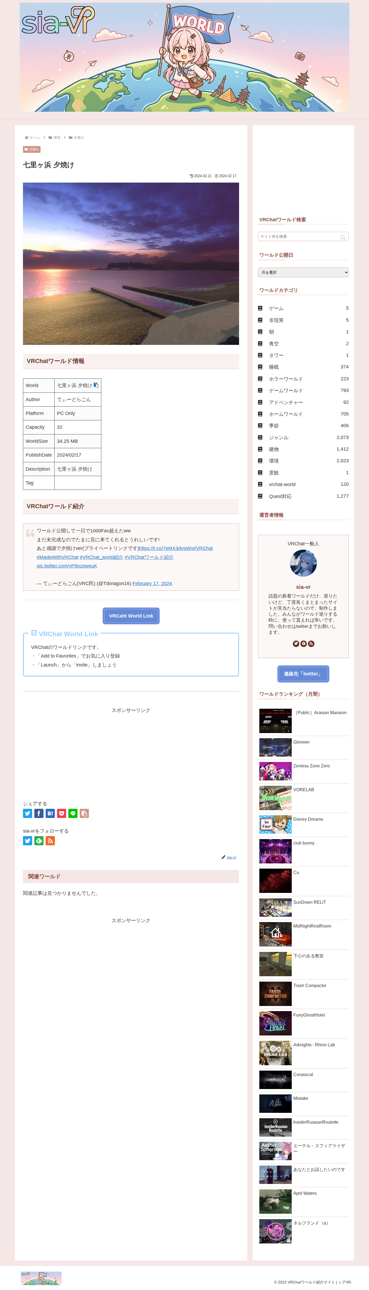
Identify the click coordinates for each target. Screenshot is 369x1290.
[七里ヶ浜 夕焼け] (50, 813)
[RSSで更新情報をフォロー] (50, 840)
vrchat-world (309, 484)
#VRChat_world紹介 (101, 557)
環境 (309, 461)
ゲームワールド (309, 390)
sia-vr (303, 587)
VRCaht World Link (131, 616)
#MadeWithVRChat (57, 557)
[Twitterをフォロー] (27, 840)
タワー (309, 355)
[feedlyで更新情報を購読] (38, 840)
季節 (309, 425)
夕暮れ (34, 149)
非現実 (309, 320)
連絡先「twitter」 (303, 674)
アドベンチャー (309, 402)
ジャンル (309, 437)
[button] (96, 385)
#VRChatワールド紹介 (149, 557)
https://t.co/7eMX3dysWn (166, 548)
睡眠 (309, 367)
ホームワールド (309, 414)
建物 (309, 449)
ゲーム (309, 308)
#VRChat (203, 548)
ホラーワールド (309, 379)
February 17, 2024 (152, 583)
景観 (309, 473)
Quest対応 (309, 496)
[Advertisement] (131, 752)
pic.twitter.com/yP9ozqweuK (67, 566)
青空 (309, 344)
